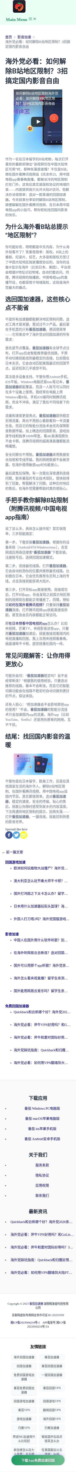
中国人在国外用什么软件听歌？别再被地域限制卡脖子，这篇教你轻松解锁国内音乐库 (42, 940)
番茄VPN (24, 1410)
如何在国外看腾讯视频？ (27, 605)
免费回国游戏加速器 (24, 1377)
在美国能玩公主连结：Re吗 (52, 1452)
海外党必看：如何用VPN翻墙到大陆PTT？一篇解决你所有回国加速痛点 (42, 1063)
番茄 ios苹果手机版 (42, 1129)
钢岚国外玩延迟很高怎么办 (52, 1439)
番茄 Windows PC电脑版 (42, 1108)
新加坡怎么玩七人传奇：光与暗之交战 (24, 1454)
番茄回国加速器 (52, 1366)
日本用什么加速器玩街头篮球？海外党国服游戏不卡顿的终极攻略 (42, 906)
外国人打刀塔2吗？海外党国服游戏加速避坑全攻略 (42, 919)
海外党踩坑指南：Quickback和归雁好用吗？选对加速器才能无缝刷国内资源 (42, 1050)
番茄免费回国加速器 (24, 1390)
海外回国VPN (52, 1419)
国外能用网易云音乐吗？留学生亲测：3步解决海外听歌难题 (42, 991)
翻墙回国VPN (52, 1410)
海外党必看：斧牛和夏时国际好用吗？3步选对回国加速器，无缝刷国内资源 (42, 1037)
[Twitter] (16, 835)
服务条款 (42, 1165)
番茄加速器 (36, 1303)
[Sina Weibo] (23, 835)
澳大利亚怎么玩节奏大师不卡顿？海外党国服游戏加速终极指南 (42, 881)
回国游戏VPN (52, 1401)
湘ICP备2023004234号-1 (25, 1322)
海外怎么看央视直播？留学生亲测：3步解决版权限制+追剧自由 (42, 978)
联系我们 (42, 1195)
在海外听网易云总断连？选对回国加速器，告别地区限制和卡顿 (42, 953)
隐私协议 (42, 1175)
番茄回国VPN (52, 1388)
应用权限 (42, 1185)
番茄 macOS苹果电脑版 (42, 1118)
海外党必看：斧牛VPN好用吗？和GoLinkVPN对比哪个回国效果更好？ (42, 1025)
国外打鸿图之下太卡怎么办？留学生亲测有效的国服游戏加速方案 (42, 893)
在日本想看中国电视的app (28, 623)
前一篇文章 (12, 852)
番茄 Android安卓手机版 (42, 1139)
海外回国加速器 (24, 1357)
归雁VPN (24, 1427)
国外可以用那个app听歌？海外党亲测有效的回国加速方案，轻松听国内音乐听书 (42, 965)
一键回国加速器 (52, 1375)
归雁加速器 (52, 1427)
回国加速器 (24, 1366)
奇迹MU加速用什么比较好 (24, 1439)
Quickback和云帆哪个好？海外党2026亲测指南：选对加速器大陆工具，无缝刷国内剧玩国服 (42, 1012)
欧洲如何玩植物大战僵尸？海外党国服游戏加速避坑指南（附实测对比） (42, 868)
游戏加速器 (24, 1419)
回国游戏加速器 (24, 1401)
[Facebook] (9, 835)
